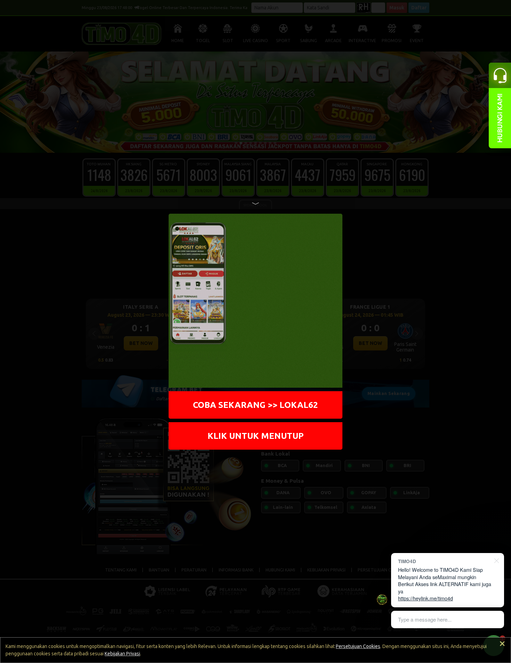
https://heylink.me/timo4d (425, 598)
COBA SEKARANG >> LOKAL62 (255, 405)
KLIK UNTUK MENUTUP (256, 436)
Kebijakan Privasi (122, 653)
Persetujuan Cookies (358, 646)
